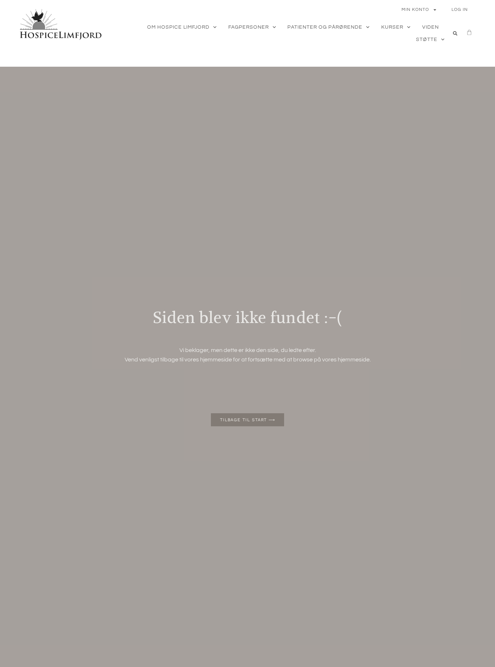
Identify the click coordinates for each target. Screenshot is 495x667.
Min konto (415, 9)
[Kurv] (465, 32)
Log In (460, 9)
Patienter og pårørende (324, 27)
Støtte (426, 39)
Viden (430, 27)
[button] (455, 33)
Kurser (392, 27)
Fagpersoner (248, 27)
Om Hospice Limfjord (178, 27)
